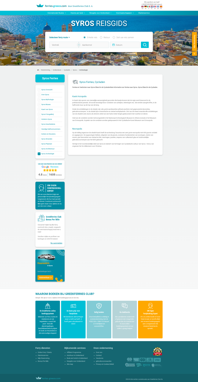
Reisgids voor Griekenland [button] (99, 13)
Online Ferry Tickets (45, 352)
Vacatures (99, 358)
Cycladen (67, 70)
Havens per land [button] (77, 13)
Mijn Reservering (44, 358)
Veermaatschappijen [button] (124, 13)
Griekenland (57, 70)
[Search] (145, 45)
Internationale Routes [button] (56, 13)
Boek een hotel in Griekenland (77, 358)
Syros (75, 70)
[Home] (38, 70)
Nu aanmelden (56, 243)
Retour (107, 37)
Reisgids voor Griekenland (76, 361)
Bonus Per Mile (43, 361)
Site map (70, 364)
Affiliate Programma (74, 352)
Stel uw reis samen (125, 37)
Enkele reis (92, 37)
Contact (99, 355)
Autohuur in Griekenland (75, 355)
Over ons (99, 352)
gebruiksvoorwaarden (103, 361)
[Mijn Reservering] (194, 53)
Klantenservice (144, 13)
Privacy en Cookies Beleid (105, 364)
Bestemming (45, 70)
